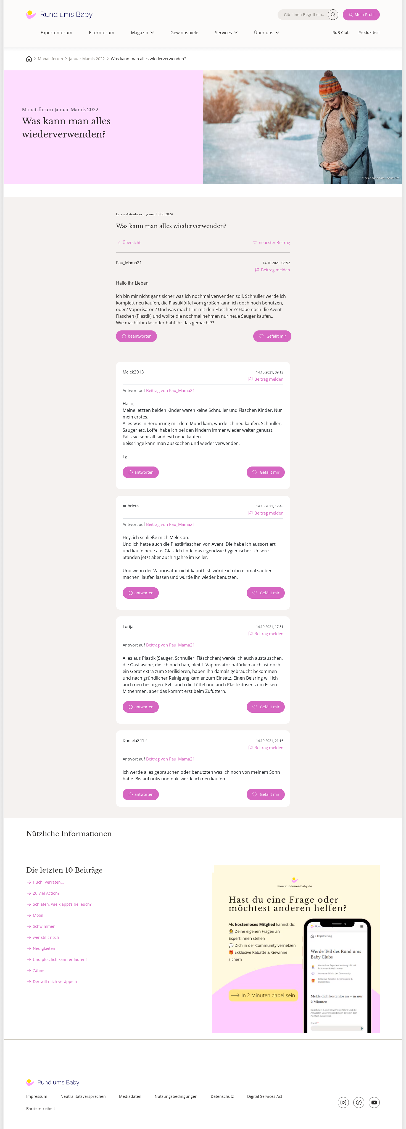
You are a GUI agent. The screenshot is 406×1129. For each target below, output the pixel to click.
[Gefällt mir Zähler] (272, 336)
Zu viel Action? (46, 893)
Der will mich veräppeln (55, 981)
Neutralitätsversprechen (83, 1096)
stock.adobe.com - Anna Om (380, 178)
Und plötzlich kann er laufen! (60, 959)
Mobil (38, 915)
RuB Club (341, 32)
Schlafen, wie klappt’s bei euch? (62, 904)
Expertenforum (56, 33)
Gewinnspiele (184, 33)
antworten (144, 472)
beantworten (140, 336)
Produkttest (369, 32)
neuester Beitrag (274, 242)
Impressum (36, 1096)
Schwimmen (44, 926)
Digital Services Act (264, 1096)
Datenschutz (222, 1096)
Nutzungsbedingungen (176, 1096)
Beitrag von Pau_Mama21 (170, 390)
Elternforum (101, 33)
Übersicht (132, 242)
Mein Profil (365, 14)
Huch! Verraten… (48, 882)
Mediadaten (130, 1096)
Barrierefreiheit (40, 1108)
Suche (333, 14)
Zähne (38, 970)
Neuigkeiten (44, 948)
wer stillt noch (46, 937)
